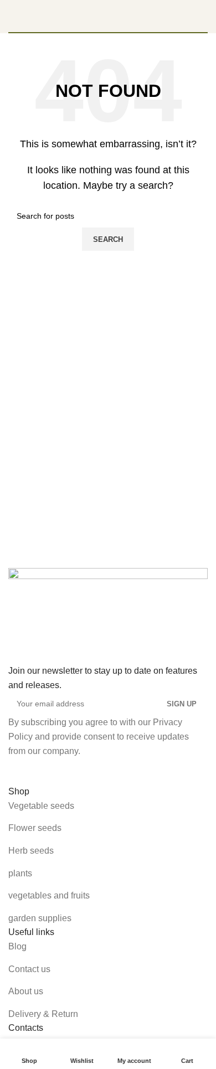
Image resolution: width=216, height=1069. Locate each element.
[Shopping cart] (203, 16)
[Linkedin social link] (101, 771)
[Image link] (108, 615)
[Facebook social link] (22, 771)
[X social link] (48, 771)
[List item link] (108, 806)
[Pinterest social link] (75, 771)
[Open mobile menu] (13, 16)
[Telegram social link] (128, 771)
